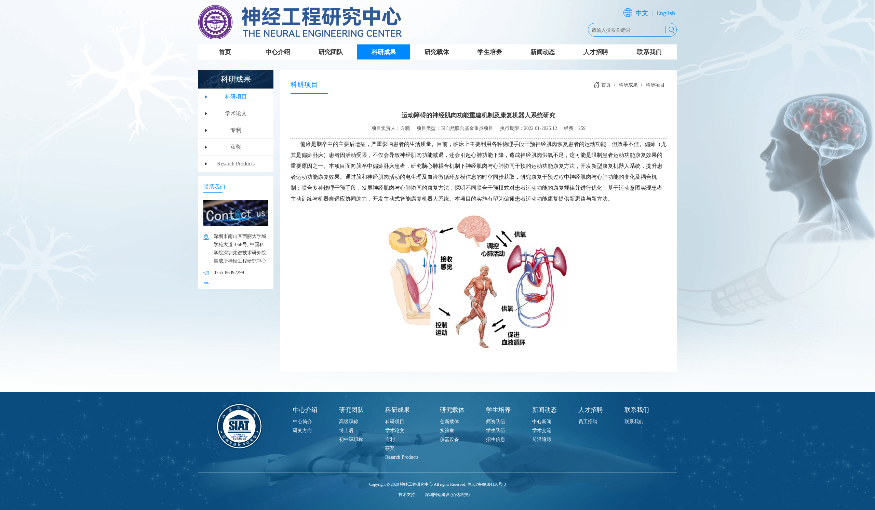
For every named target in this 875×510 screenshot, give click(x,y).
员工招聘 (587, 421)
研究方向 (302, 430)
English (665, 13)
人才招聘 (595, 52)
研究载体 (437, 52)
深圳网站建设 (437, 494)
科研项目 (236, 96)
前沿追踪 (541, 439)
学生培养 (489, 52)
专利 (235, 130)
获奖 (235, 147)
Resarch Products (236, 163)
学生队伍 (495, 430)
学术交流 (541, 430)
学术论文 (236, 113)
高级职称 (348, 421)
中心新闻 (541, 421)
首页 (225, 52)
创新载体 (449, 421)
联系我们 (649, 52)
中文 (642, 13)
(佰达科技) (460, 494)
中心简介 (302, 421)
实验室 (447, 430)
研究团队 (331, 52)
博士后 (346, 430)
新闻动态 (542, 52)
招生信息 (495, 439)
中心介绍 (278, 52)
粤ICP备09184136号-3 (486, 484)
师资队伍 (495, 421)
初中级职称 (351, 439)
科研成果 (384, 52)
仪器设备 (449, 439)
